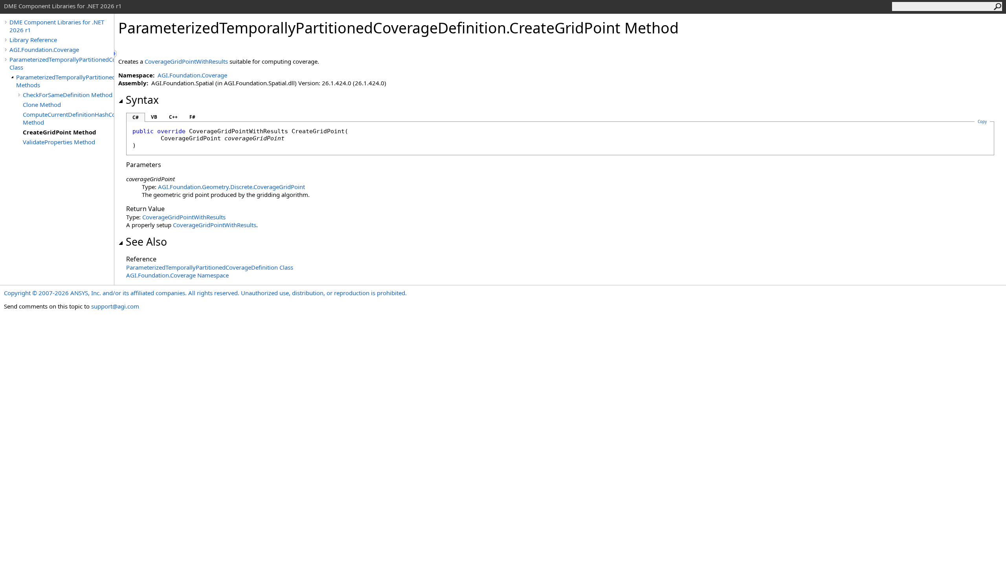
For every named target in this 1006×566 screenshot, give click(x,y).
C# (135, 117)
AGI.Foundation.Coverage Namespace (177, 275)
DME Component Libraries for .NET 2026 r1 (56, 26)
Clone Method (42, 104)
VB (154, 117)
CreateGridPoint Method (59, 132)
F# (192, 117)
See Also (146, 242)
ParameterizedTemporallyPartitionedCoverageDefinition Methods (65, 81)
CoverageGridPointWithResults (186, 61)
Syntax (142, 100)
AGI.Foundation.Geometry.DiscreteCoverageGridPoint (231, 187)
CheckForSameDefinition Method (67, 95)
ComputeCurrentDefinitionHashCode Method (68, 118)
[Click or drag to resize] (116, 53)
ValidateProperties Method (59, 142)
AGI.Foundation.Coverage (44, 49)
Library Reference (33, 40)
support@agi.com (115, 306)
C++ (173, 117)
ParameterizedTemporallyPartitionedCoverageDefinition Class (61, 63)
